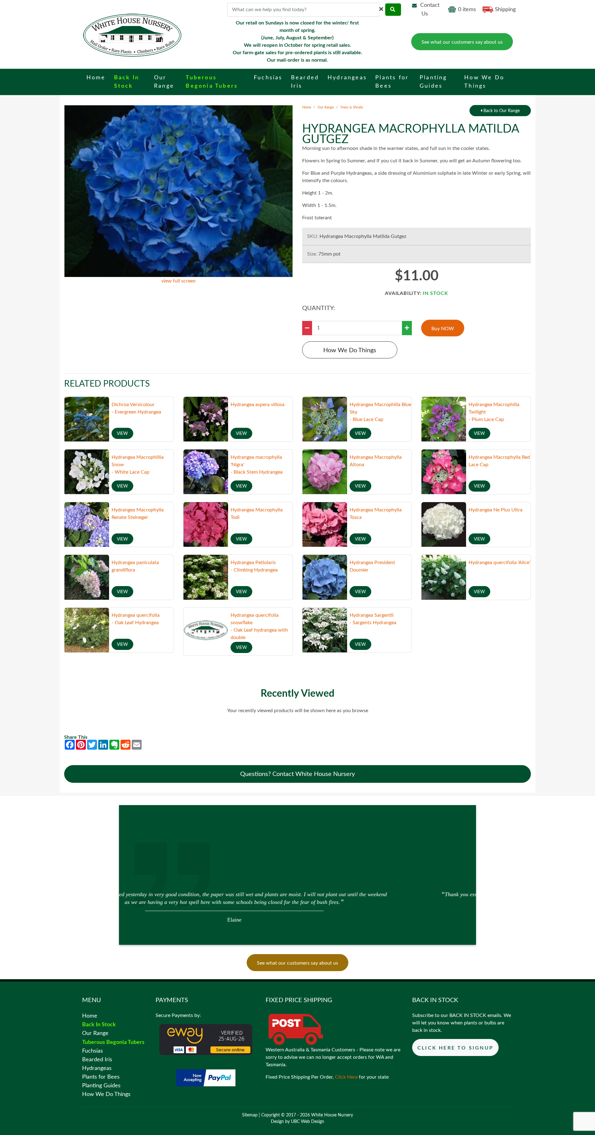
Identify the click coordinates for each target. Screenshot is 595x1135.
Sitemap (250, 1115)
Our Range (326, 107)
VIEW (122, 434)
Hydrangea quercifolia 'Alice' (499, 562)
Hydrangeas (97, 1068)
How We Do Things (349, 350)
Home (306, 107)
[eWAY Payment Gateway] (205, 1039)
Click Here (346, 1077)
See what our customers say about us (462, 42)
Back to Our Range (501, 111)
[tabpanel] (297, 906)
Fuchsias (92, 1051)
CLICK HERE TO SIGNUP (455, 1047)
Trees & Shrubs (351, 107)
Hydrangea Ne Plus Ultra (495, 509)
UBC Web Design (307, 1122)
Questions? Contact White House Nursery (297, 774)
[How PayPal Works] (206, 1077)
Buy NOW (442, 328)
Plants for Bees (101, 1077)
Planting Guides (101, 1085)
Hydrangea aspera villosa (257, 404)
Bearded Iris (97, 1059)
